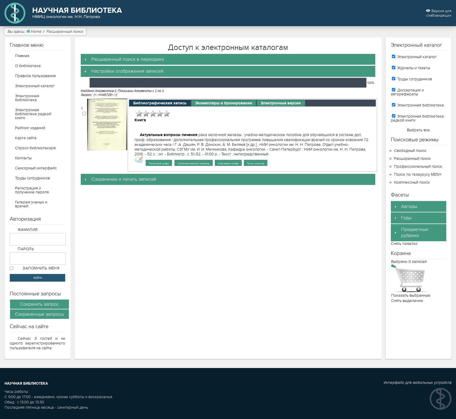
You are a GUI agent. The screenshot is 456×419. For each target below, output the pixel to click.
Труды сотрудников (32, 178)
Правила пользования (35, 75)
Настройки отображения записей (127, 71)
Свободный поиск (410, 150)
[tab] (228, 59)
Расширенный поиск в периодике (127, 59)
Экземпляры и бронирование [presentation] (223, 103)
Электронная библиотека (27, 98)
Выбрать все (418, 130)
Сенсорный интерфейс (36, 168)
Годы (406, 218)
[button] (39, 304)
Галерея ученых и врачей (31, 204)
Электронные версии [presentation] (281, 103)
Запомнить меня (41, 268)
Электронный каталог (35, 85)
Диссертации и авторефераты (407, 92)
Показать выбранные (410, 295)
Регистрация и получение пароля (32, 190)
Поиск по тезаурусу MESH (417, 174)
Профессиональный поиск (418, 166)
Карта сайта (25, 138)
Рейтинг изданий (30, 127)
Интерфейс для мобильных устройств (418, 382)
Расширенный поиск (412, 158)
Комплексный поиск (412, 182)
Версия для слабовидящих (439, 13)
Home (36, 31)
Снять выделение (407, 300)
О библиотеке (28, 65)
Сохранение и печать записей (123, 179)
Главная (22, 55)
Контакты (23, 158)
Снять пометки (404, 243)
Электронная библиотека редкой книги (33, 114)
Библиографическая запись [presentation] (159, 103)
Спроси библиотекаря (35, 148)
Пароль (26, 248)
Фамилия (27, 229)
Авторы (409, 206)
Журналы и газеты (413, 68)
